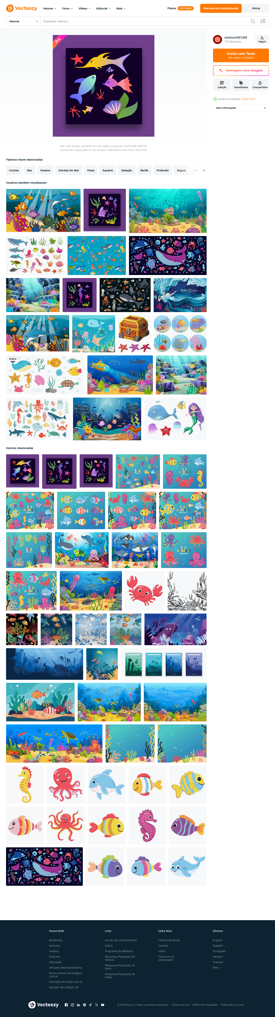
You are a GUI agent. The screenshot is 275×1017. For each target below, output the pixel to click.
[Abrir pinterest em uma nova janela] (84, 1004)
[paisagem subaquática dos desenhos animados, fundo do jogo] (168, 211)
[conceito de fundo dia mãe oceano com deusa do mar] (180, 295)
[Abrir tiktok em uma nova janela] (90, 1004)
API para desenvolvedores (65, 967)
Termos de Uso (180, 1004)
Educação (55, 962)
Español (218, 945)
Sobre (162, 951)
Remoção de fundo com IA (65, 982)
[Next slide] (201, 170)
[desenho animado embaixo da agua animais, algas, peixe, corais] (35, 255)
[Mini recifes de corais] (180, 333)
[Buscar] (253, 21)
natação (126, 170)
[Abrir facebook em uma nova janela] (66, 1004)
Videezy (54, 951)
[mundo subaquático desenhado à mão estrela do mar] (134, 333)
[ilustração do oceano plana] (168, 255)
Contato (163, 945)
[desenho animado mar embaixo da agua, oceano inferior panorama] (175, 702)
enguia (181, 170)
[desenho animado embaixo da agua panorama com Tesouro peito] (109, 702)
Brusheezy (55, 940)
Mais (119, 8)
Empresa (54, 956)
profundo (162, 170)
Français (218, 962)
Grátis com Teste (241, 55)
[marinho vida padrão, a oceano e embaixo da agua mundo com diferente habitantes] (125, 629)
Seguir (262, 41)
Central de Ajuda (169, 940)
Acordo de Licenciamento (121, 940)
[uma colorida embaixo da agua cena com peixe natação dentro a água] (40, 702)
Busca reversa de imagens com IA (66, 974)
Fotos (66, 8)
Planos (171, 8)
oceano (45, 170)
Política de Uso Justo (232, 1004)
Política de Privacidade (205, 1004)
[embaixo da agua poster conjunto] (164, 664)
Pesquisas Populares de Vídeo (120, 975)
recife (144, 170)
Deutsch (218, 956)
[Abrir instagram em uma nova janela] (72, 1004)
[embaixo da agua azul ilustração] (44, 664)
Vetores (48, 8)
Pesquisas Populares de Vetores (120, 958)
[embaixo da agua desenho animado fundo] (102, 664)
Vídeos (83, 8)
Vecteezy (54, 945)
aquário (108, 170)
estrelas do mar (69, 170)
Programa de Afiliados (119, 951)
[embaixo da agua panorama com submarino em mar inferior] (120, 375)
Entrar (256, 8)
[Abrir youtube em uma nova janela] (102, 1004)
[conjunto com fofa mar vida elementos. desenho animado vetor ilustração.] (38, 419)
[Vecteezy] (21, 8)
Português (219, 951)
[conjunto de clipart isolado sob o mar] (45, 375)
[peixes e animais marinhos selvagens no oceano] (93, 333)
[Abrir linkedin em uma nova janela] (78, 1004)
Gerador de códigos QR (64, 987)
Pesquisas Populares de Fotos (120, 966)
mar (29, 170)
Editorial (101, 8)
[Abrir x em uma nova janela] (96, 1004)
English (217, 940)
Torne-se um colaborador (166, 958)
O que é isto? (248, 99)
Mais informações (226, 108)
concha (14, 170)
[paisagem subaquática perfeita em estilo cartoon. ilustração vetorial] (43, 211)
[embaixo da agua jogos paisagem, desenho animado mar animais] (91, 591)
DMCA (109, 945)
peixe (90, 170)
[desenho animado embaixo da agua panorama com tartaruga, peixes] (54, 743)
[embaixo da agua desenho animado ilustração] (175, 629)
